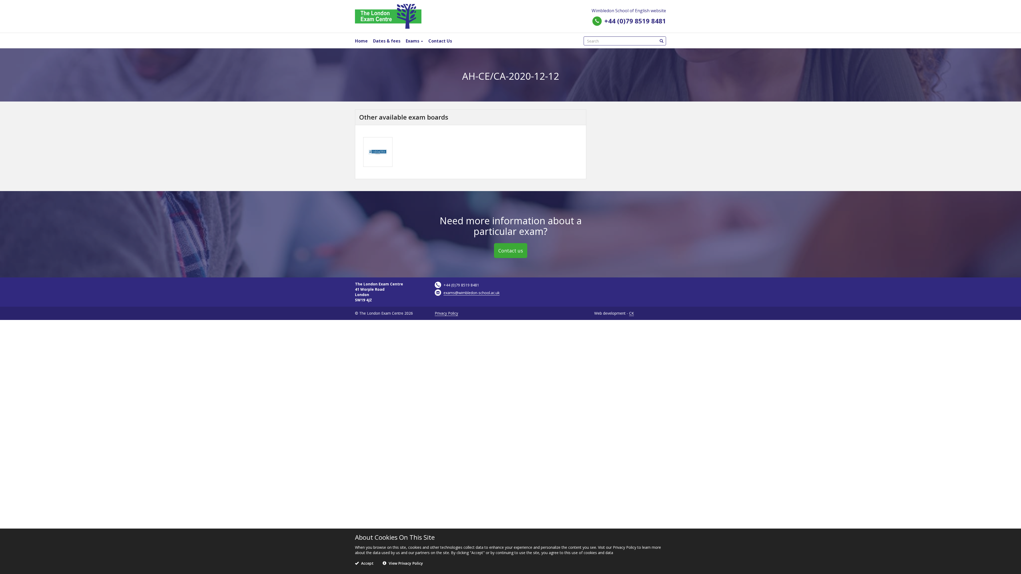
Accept (367, 563)
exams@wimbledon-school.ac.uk (471, 292)
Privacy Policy (446, 313)
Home (361, 41)
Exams (413, 41)
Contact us (510, 250)
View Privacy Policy (405, 563)
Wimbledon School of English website (629, 11)
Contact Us (440, 41)
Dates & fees (386, 41)
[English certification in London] (388, 15)
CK (631, 313)
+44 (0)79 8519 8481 (635, 20)
